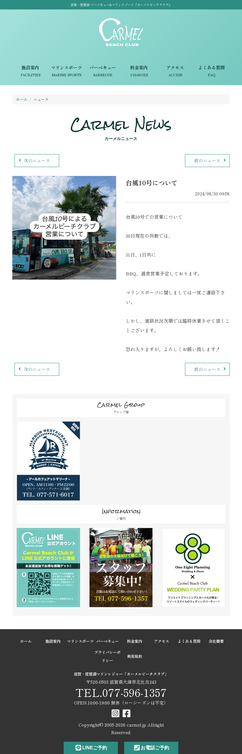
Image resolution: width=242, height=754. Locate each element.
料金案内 (139, 71)
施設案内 (30, 71)
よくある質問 (211, 71)
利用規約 (134, 656)
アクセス (175, 71)
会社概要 (216, 641)
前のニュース (207, 160)
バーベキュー (102, 71)
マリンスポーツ (66, 71)
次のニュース (37, 160)
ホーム (21, 99)
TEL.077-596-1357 (121, 692)
